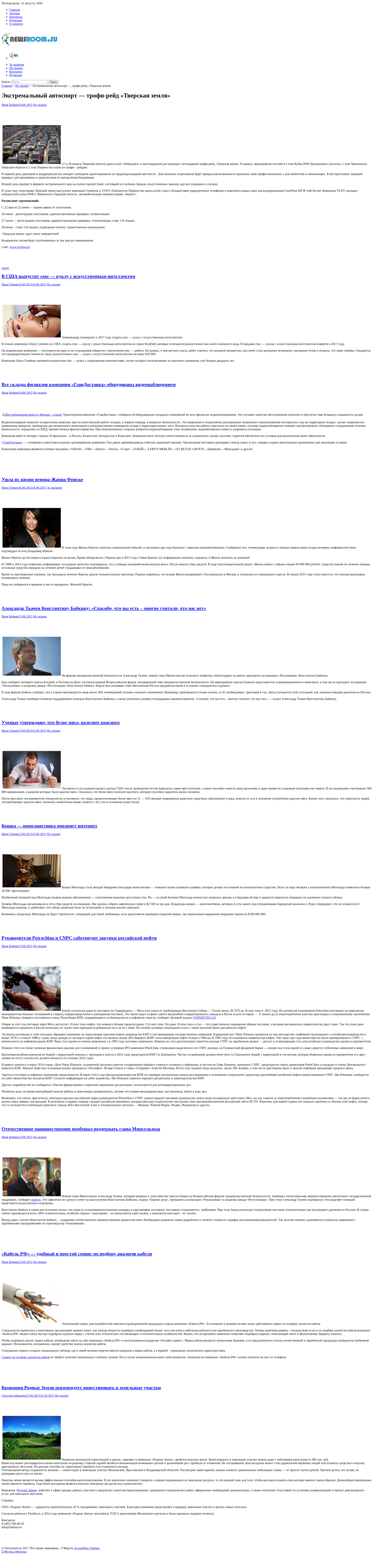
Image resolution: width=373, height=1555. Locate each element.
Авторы (14, 13)
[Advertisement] (186, 114)
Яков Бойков (10, 104)
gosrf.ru (36, 1199)
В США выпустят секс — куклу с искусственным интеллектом (68, 276)
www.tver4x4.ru (20, 247)
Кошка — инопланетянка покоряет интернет (49, 825)
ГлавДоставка (12, 442)
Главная (14, 9)
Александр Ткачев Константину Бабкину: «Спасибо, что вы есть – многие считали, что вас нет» (104, 608)
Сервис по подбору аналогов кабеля (26, 1357)
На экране (16, 68)
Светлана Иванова (14, 1395)
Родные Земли (26, 1490)
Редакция (15, 20)
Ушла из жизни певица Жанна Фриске (42, 479)
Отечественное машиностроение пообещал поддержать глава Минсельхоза (81, 1128)
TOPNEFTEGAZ (204, 1017)
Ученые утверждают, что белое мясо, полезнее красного (61, 722)
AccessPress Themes (86, 1548)
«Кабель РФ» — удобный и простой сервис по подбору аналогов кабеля (77, 1253)
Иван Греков (10, 284)
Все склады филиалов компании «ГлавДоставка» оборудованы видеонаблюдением (89, 384)
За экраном (16, 64)
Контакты (15, 16)
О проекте (16, 23)
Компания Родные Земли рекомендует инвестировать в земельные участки (81, 1387)
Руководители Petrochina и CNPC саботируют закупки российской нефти (79, 937)
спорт (5, 268)
